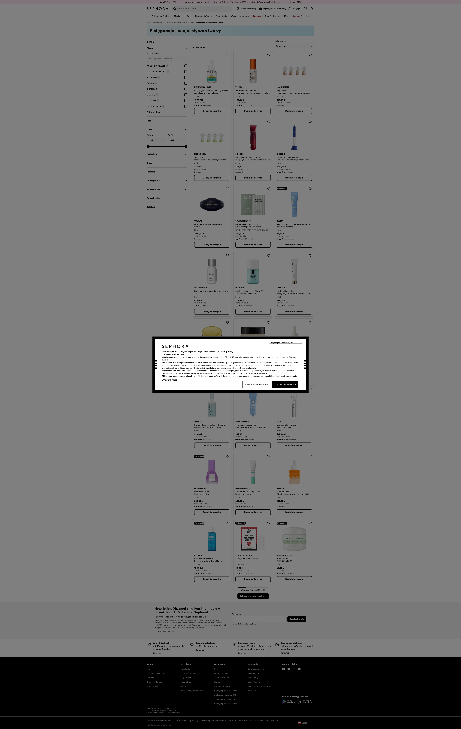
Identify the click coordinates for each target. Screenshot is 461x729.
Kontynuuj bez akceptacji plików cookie (286, 342)
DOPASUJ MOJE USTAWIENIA (257, 384)
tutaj (182, 354)
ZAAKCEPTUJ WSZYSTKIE (285, 384)
